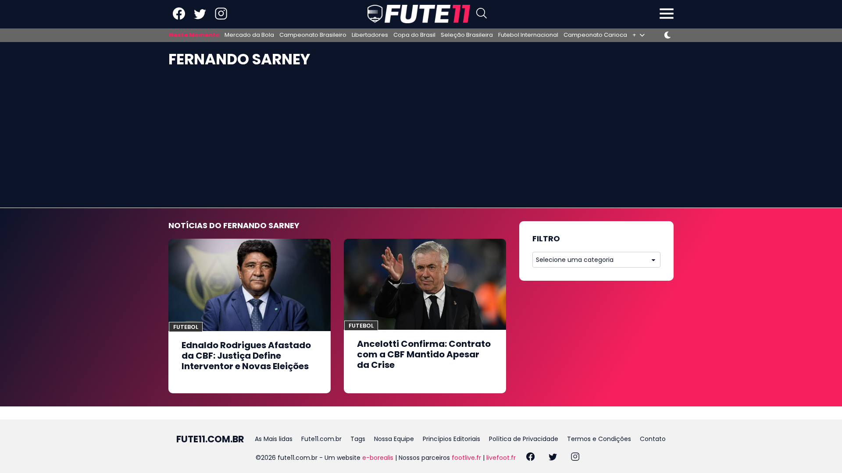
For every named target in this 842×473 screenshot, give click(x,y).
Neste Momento (194, 35)
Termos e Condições (599, 438)
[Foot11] (418, 14)
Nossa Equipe (394, 438)
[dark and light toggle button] (667, 35)
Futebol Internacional (528, 35)
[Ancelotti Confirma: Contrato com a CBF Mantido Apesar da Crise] (425, 284)
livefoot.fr (501, 457)
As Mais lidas (274, 438)
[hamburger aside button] (666, 14)
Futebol (185, 327)
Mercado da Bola (249, 35)
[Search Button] (482, 14)
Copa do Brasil (414, 35)
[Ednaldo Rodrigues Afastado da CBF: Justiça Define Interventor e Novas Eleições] (249, 285)
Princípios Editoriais (451, 438)
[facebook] (530, 457)
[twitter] (553, 457)
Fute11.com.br (321, 438)
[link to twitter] (200, 17)
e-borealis (377, 457)
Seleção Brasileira (467, 35)
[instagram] (575, 457)
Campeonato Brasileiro (312, 35)
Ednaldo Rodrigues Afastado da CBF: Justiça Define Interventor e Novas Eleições (246, 355)
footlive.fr (466, 457)
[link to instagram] (221, 17)
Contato (653, 438)
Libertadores (370, 35)
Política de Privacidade (523, 438)
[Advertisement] (421, 142)
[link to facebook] (179, 17)
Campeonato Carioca (595, 35)
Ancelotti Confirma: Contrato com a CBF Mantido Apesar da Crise (424, 354)
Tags (357, 438)
